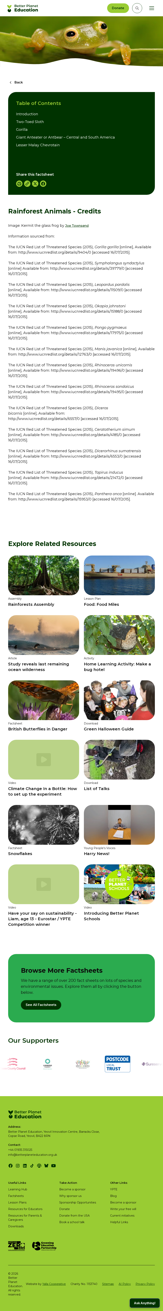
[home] (23, 8)
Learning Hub (17, 1189)
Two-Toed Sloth (30, 122)
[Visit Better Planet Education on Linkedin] (24, 1165)
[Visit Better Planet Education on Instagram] (17, 1165)
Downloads (16, 1226)
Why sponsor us (70, 1196)
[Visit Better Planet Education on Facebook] (10, 1165)
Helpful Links (119, 1222)
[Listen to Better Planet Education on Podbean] (39, 1165)
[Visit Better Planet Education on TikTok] (32, 1165)
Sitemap (108, 1284)
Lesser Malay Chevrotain (38, 145)
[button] (151, 8)
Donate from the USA (74, 1215)
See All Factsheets (41, 1005)
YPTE (113, 1189)
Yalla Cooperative (54, 1284)
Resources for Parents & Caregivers (25, 1218)
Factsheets (16, 1196)
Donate (118, 8)
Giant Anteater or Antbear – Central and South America (65, 137)
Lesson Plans (17, 1202)
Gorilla (22, 129)
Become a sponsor (72, 1189)
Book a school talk (71, 1222)
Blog (113, 1196)
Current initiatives (122, 1215)
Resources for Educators (25, 1209)
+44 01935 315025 (20, 1150)
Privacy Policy (145, 1284)
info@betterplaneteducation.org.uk (32, 1155)
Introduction (27, 114)
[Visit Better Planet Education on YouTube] (53, 1165)
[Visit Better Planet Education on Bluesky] (46, 1165)
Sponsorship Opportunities (77, 1202)
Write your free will (123, 1209)
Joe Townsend (77, 226)
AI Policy (125, 1284)
